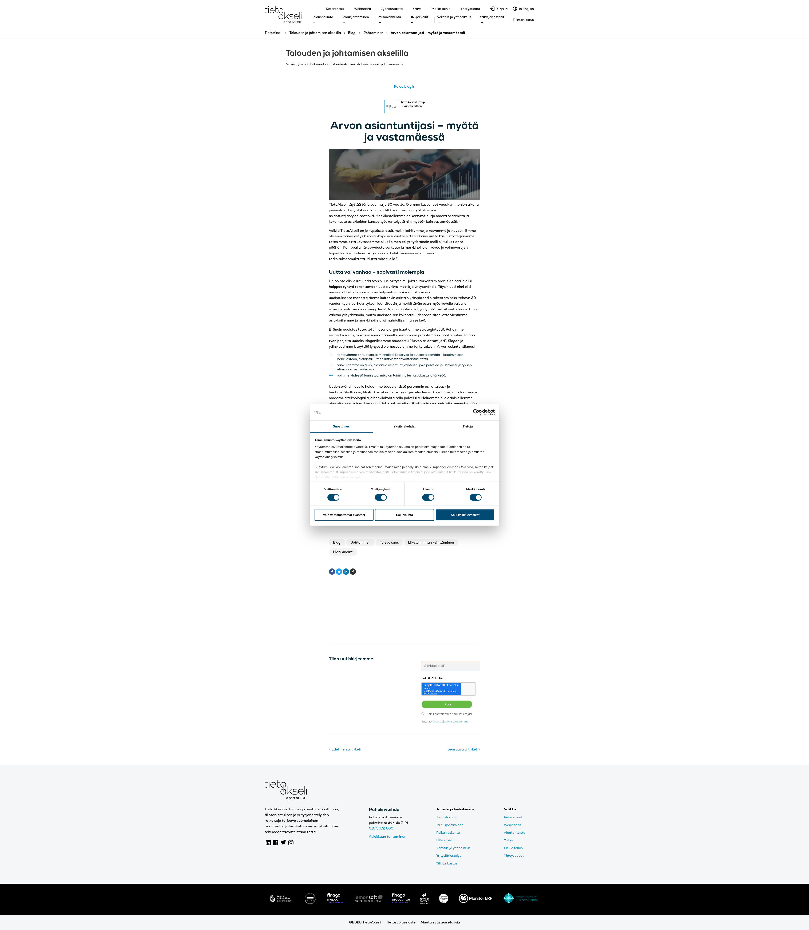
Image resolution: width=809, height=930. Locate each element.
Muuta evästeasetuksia (440, 922)
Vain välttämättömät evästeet (344, 514)
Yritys (417, 9)
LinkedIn (268, 842)
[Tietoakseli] (283, 16)
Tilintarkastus (523, 20)
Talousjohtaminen (355, 17)
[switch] (381, 497)
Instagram (291, 842)
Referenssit (335, 9)
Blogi (337, 542)
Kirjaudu (503, 9)
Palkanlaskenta (389, 17)
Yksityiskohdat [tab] (404, 426)
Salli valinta (404, 514)
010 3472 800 (381, 828)
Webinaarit (362, 9)
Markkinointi (343, 552)
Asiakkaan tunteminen (387, 836)
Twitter (283, 842)
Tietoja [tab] (468, 426)
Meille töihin (441, 9)
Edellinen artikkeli (345, 749)
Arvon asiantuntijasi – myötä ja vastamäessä (404, 131)
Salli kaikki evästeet (465, 514)
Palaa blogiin (404, 86)
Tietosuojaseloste (401, 922)
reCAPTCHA (432, 678)
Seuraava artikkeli (463, 749)
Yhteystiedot (470, 9)
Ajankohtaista (392, 9)
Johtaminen (361, 542)
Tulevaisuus (389, 542)
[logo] (280, 902)
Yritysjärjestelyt (492, 17)
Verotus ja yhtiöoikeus (454, 17)
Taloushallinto (322, 17)
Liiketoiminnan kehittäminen (431, 542)
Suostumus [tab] (341, 426)
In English (526, 9)
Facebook (276, 842)
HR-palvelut (419, 17)
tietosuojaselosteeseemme (450, 721)
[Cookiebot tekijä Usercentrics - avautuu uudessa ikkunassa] (476, 412)
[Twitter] (339, 571)
